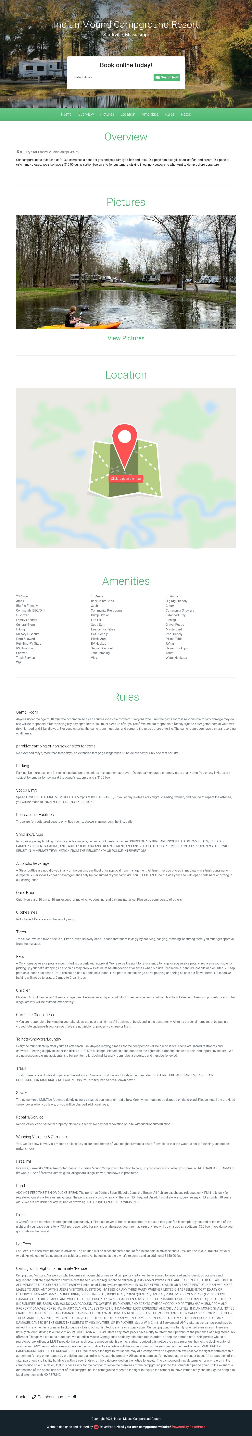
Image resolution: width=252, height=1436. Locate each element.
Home (66, 114)
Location (127, 114)
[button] (32, 272)
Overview (86, 114)
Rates (186, 114)
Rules (170, 114)
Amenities (150, 114)
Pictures (107, 114)
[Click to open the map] (126, 468)
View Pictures (126, 338)
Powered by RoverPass (188, 1427)
